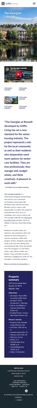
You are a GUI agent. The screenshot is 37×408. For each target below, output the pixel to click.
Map (17, 288)
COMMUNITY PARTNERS (19, 382)
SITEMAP (19, 400)
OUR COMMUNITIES (19, 381)
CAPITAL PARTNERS (15, 384)
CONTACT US (23, 386)
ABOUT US (14, 386)
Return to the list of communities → (17, 264)
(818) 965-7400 (18, 376)
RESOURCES (26, 384)
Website (12, 288)
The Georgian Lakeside (12, 194)
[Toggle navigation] (34, 3)
